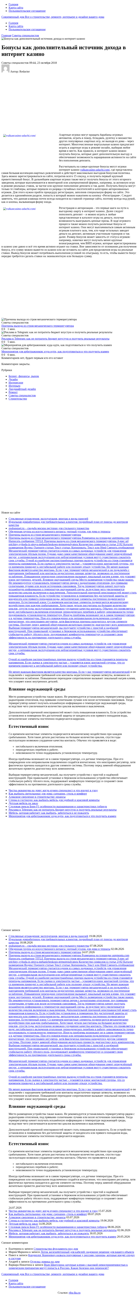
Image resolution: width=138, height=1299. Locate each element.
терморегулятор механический (111, 671)
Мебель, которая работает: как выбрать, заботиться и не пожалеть (49, 812)
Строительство (18, 398)
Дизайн (13, 379)
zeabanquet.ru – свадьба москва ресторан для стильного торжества (49, 528)
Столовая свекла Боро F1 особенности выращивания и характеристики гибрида (58, 806)
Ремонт (13, 392)
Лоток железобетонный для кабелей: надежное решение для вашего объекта (87, 1251)
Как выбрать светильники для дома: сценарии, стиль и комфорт (48, 793)
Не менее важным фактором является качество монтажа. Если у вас (50, 671)
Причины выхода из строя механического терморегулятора (45, 534)
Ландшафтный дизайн (22, 389)
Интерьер (14, 385)
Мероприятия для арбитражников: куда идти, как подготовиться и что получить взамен (62, 816)
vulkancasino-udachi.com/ (95, 169)
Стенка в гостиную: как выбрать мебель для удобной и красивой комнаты (54, 800)
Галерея (13, 4)
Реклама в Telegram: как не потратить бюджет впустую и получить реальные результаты (63, 809)
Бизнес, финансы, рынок (24, 376)
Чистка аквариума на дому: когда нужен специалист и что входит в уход (53, 790)
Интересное (16, 382)
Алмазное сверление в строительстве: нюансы (37, 796)
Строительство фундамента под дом (56, 1248)
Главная (6, 35)
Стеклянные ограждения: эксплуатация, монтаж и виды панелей (48, 518)
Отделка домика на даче (45, 1261)
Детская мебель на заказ (23, 803)
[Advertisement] (59, 103)
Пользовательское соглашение (27, 10)
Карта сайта (16, 7)
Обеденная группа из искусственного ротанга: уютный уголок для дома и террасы (59, 531)
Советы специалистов (25, 35)
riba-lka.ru (74, 1292)
